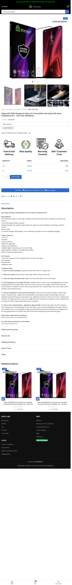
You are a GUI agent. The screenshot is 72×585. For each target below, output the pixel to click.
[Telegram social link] (21, 196)
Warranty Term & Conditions (45, 424)
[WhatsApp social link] (18, 196)
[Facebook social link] (7, 196)
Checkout (4, 430)
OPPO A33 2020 (33, 109)
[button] (3, 50)
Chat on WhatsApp (42, 440)
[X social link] (9, 196)
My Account (5, 420)
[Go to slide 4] (38, 81)
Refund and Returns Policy (9, 451)
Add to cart (16, 177)
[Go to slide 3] (36, 81)
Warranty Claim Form (42, 427)
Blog (37, 433)
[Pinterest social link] (14, 196)
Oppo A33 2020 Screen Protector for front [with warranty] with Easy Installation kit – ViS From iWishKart (52, 404)
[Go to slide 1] (32, 81)
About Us (39, 420)
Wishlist (3, 424)
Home (3, 109)
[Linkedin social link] (16, 196)
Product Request (41, 430)
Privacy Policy (5, 447)
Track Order (5, 433)
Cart (2, 427)
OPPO (24, 109)
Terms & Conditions (7, 444)
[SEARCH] (67, 12)
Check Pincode (8, 128)
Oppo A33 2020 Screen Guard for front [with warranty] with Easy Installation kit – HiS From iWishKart (18, 404)
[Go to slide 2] (34, 81)
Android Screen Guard (13, 109)
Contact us (39, 437)
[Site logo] (35, 6)
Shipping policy (5, 454)
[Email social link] (11, 196)
